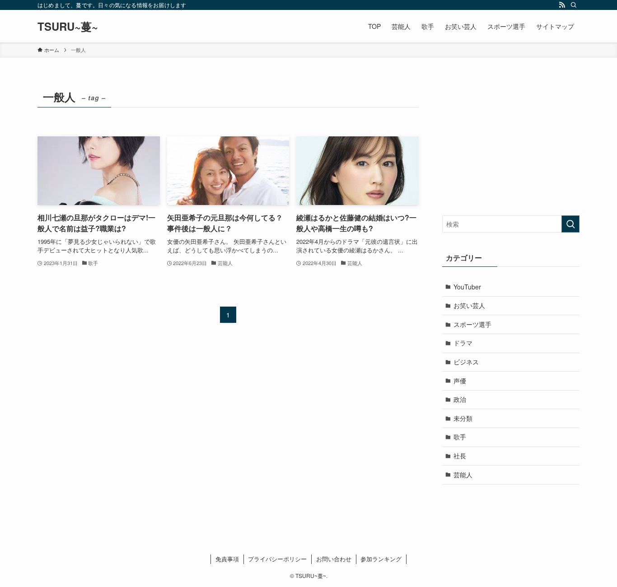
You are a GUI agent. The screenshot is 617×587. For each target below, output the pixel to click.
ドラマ (462, 342)
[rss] (562, 5)
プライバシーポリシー (277, 558)
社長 (459, 455)
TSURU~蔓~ (67, 26)
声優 (459, 380)
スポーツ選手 (472, 324)
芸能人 (462, 474)
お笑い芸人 (469, 305)
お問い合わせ (333, 558)
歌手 (459, 436)
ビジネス (466, 361)
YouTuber (467, 286)
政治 (459, 399)
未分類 (462, 418)
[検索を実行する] (570, 224)
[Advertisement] (511, 143)
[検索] (574, 5)
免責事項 (227, 558)
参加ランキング (381, 558)
